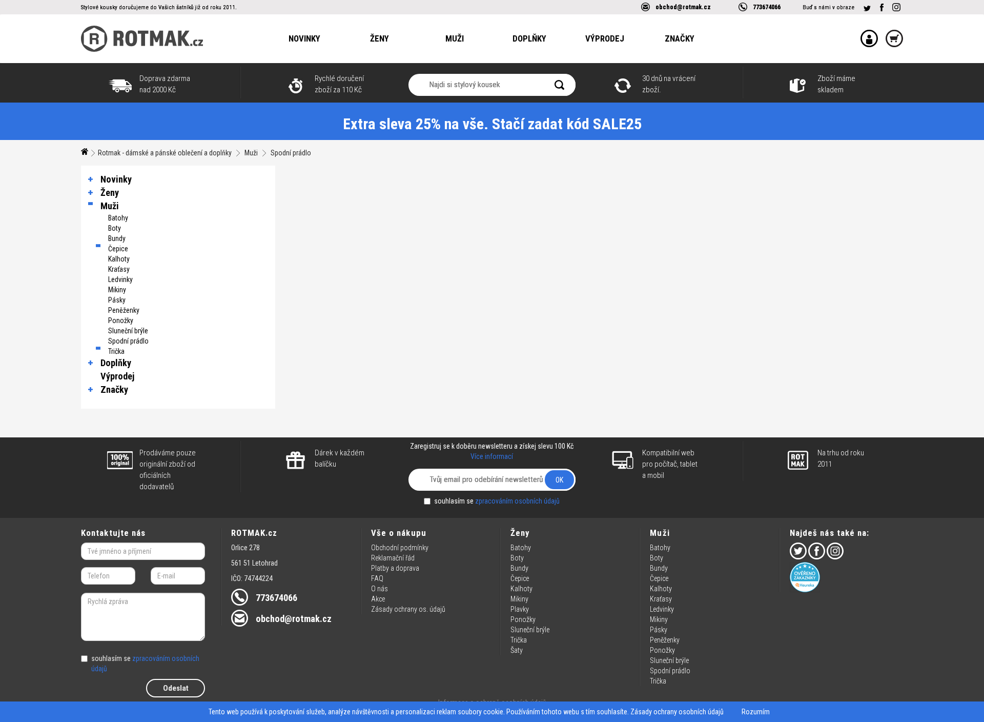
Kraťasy (119, 269)
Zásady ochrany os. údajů (408, 609)
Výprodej (604, 38)
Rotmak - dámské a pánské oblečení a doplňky (165, 153)
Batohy (118, 218)
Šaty (516, 650)
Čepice (118, 249)
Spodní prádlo (291, 153)
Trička (116, 351)
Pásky (117, 300)
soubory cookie (480, 712)
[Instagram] (896, 7)
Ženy (379, 38)
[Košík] (890, 31)
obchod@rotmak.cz (683, 7)
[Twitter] (867, 9)
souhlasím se (497, 501)
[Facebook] (881, 7)
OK (559, 480)
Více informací (491, 456)
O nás (379, 589)
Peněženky (123, 310)
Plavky (519, 609)
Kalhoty (119, 259)
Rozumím (756, 712)
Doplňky (529, 38)
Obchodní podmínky (399, 548)
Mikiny (117, 290)
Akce (378, 599)
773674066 (767, 7)
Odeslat (176, 688)
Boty (114, 228)
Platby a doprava (395, 568)
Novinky (304, 38)
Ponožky (120, 320)
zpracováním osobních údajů (517, 501)
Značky (679, 38)
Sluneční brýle (128, 331)
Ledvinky (120, 279)
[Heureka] (846, 577)
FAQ (377, 578)
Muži (454, 38)
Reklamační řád (393, 558)
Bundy (117, 238)
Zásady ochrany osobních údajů (677, 712)
